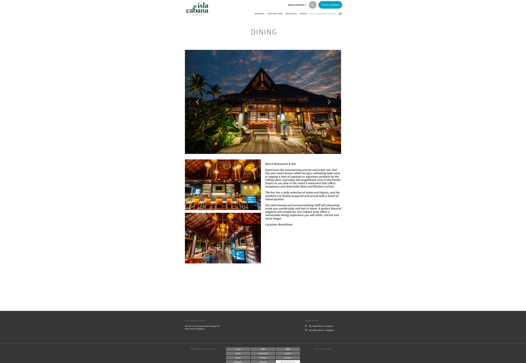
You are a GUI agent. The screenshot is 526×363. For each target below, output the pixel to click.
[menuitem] (260, 13)
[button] (340, 13)
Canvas (328, 349)
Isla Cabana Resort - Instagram (321, 330)
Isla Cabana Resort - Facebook (321, 326)
